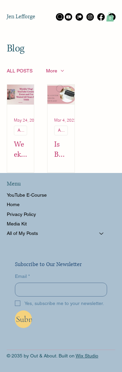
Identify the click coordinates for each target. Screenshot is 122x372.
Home (13, 204)
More (51, 70)
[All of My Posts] (101, 233)
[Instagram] (90, 17)
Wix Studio (87, 355)
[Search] (60, 17)
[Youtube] (68, 17)
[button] (110, 16)
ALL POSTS (20, 70)
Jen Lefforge (21, 16)
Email (22, 276)
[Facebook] (101, 17)
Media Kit (17, 223)
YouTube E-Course (27, 195)
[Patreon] (79, 17)
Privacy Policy (21, 214)
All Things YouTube (22, 130)
